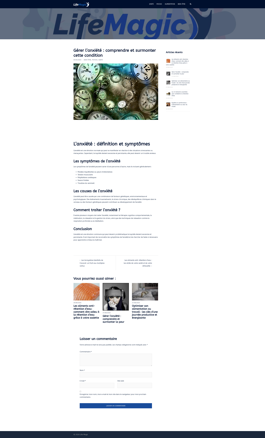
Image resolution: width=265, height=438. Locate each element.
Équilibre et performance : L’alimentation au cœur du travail (179, 104)
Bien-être (181, 4)
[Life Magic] (81, 4)
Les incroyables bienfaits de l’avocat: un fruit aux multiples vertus (92, 263)
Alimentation (170, 4)
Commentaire (86, 352)
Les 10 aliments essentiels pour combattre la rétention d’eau (180, 93)
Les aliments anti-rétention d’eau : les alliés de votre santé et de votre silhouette (138, 263)
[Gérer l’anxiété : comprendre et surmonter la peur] (116, 297)
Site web (120, 381)
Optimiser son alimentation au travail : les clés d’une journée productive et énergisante (145, 311)
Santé (151, 4)
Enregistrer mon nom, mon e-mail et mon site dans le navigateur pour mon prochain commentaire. (113, 395)
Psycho (159, 4)
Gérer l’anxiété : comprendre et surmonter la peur (113, 319)
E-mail (83, 381)
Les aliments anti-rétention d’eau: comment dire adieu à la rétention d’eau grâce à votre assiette (86, 311)
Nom (82, 370)
